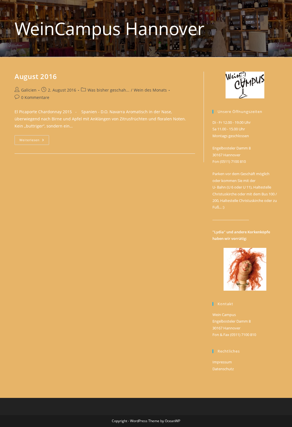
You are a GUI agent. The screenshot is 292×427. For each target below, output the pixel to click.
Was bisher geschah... (108, 90)
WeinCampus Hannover (109, 28)
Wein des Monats (150, 90)
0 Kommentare (35, 97)
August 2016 (36, 76)
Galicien (28, 90)
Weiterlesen (34, 141)
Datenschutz (223, 368)
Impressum (222, 362)
